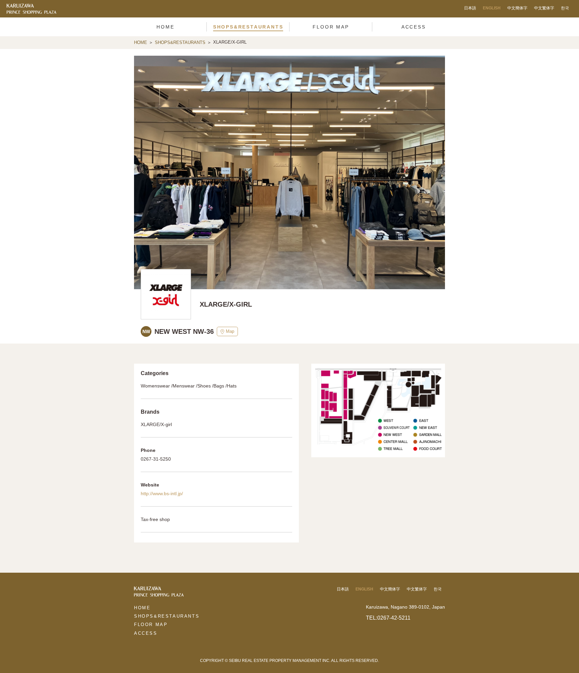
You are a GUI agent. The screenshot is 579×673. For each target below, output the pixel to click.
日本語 (470, 8)
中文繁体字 (544, 8)
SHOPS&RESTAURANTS (180, 42)
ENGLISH (492, 8)
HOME (140, 42)
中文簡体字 (517, 8)
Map (230, 331)
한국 (565, 8)
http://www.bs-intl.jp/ (162, 493)
